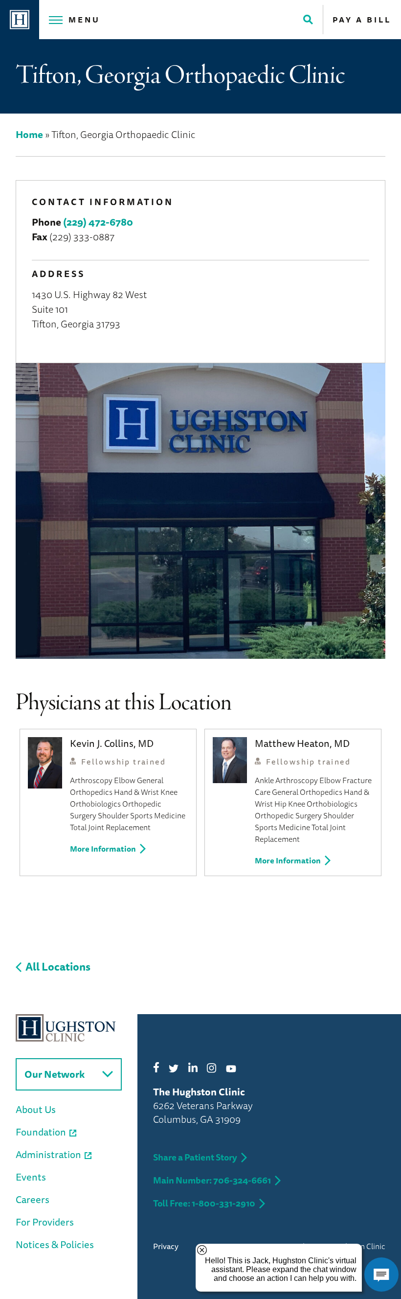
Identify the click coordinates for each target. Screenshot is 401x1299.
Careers (32, 1199)
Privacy (165, 1246)
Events (31, 1176)
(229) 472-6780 (98, 222)
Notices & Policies (55, 1244)
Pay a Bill (362, 19)
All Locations (57, 966)
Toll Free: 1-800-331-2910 (204, 1203)
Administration (48, 1154)
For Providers (45, 1221)
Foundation (41, 1131)
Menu (84, 19)
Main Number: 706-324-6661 (212, 1180)
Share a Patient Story (195, 1157)
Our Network (54, 1074)
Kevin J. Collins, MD (112, 743)
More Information (103, 848)
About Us (36, 1109)
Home (29, 134)
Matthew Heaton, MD (302, 743)
